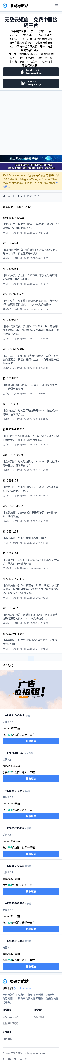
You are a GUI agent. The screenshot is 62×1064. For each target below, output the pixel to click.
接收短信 (31, 741)
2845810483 (14, 941)
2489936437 (14, 828)
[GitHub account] (21, 1059)
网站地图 (39, 1017)
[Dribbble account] (26, 1059)
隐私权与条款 (10, 1017)
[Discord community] (9, 1059)
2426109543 (14, 753)
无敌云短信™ (17, 1053)
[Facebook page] (4, 1059)
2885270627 (14, 866)
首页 (9, 196)
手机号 (19, 196)
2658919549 (14, 790)
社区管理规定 (10, 1023)
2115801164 (14, 903)
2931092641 (14, 715)
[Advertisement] (31, 122)
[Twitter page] (15, 1059)
